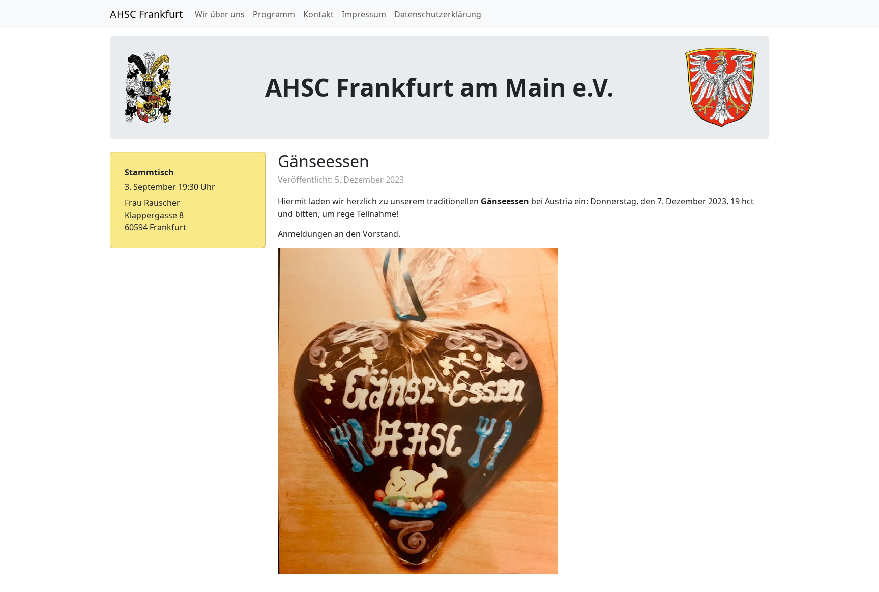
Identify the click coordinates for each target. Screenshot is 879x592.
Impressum (364, 14)
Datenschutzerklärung (437, 14)
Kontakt (318, 14)
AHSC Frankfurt (146, 14)
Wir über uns (220, 14)
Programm (274, 14)
